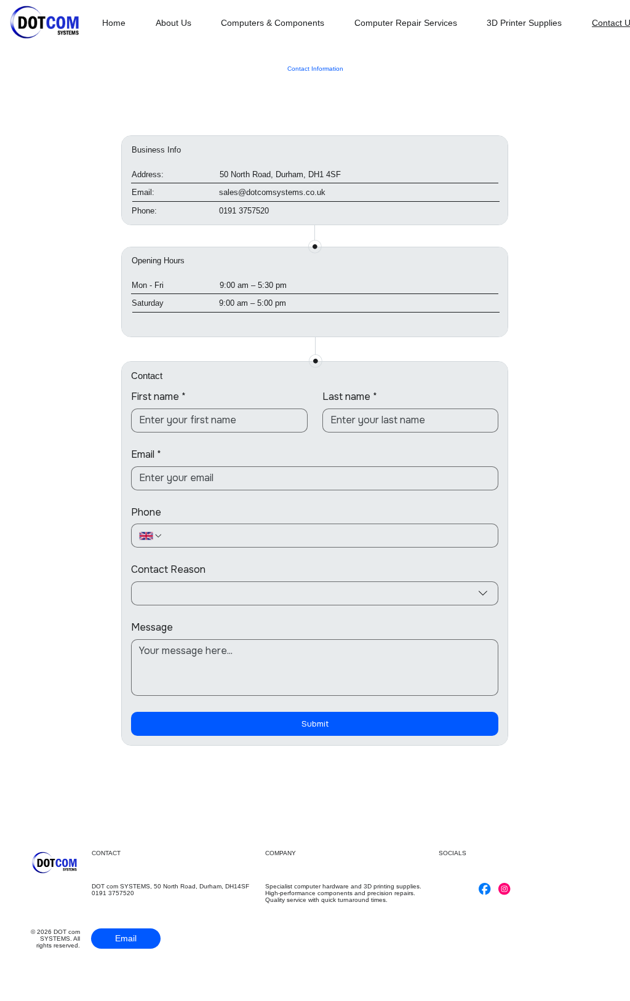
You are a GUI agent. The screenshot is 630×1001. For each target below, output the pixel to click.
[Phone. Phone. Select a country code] (150, 536)
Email (146, 455)
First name (158, 397)
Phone (146, 512)
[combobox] (314, 593)
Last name (349, 397)
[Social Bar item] (484, 889)
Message (152, 627)
